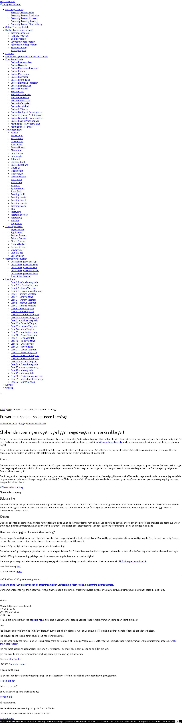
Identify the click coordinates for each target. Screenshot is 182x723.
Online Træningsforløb (17, 27)
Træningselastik (19, 203)
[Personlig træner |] (10, 4)
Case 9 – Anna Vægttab (22, 311)
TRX (13, 208)
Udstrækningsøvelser (16, 258)
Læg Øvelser (17, 252)
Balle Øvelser (17, 255)
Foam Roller (17, 144)
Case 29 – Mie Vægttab (22, 373)
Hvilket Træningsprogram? (19, 30)
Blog (9, 409)
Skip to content (7, 1)
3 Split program (18, 50)
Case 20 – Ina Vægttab (22, 346)
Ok (177, 722)
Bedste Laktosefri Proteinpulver (27, 118)
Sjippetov (15, 185)
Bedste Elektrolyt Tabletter (24, 82)
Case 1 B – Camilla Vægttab (24, 285)
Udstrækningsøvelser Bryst (24, 264)
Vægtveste (16, 211)
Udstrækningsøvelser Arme (24, 273)
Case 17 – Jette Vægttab (23, 337)
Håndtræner (17, 153)
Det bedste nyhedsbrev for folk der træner (26, 56)
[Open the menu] (1, 393)
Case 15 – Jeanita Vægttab (24, 332)
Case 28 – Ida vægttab (22, 370)
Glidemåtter (16, 150)
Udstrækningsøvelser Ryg (24, 261)
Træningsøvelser (14, 226)
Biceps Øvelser (18, 241)
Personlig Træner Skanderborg (26, 24)
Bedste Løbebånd (19, 164)
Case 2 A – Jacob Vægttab (23, 288)
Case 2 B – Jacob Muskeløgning (26, 291)
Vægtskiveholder (19, 214)
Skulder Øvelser (18, 235)
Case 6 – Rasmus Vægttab (24, 302)
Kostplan (9, 53)
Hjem (2, 409)
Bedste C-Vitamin (19, 109)
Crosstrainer (17, 141)
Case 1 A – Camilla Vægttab (24, 282)
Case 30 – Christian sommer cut (26, 376)
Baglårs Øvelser (19, 247)
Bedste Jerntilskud (20, 106)
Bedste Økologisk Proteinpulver (27, 112)
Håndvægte (16, 156)
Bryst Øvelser (17, 229)
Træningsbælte (18, 197)
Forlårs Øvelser (18, 244)
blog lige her (15, 659)
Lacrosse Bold (18, 161)
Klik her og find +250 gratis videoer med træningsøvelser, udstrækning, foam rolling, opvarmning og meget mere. (57, 584)
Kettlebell (15, 159)
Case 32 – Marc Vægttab (23, 381)
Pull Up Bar (16, 179)
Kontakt (9, 384)
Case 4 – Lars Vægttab (22, 296)
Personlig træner (17, 664)
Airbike (14, 132)
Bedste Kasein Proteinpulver (25, 120)
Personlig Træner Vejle (22, 12)
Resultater (10, 279)
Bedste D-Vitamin (19, 88)
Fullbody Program (20, 35)
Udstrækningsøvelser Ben (24, 267)
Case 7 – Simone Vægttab (23, 305)
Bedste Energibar (19, 76)
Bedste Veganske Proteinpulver (26, 115)
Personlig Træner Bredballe (25, 15)
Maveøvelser (17, 249)
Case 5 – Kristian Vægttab (23, 299)
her (19, 566)
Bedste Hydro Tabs (20, 79)
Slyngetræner (17, 188)
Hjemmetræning (19, 47)
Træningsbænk (18, 200)
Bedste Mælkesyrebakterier (25, 68)
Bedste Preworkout (20, 100)
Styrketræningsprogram (23, 41)
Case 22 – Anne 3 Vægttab (24, 352)
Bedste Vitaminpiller (21, 94)
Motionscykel (17, 173)
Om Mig (9, 387)
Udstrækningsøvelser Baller (25, 270)
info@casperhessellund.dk (109, 442)
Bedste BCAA (17, 91)
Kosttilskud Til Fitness (22, 126)
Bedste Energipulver (21, 85)
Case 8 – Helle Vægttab (22, 308)
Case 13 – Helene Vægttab (24, 326)
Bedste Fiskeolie (19, 65)
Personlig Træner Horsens (24, 18)
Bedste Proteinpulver (21, 62)
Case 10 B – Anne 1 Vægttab (25, 317)
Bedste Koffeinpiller (20, 103)
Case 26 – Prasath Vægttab (24, 364)
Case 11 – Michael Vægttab (24, 320)
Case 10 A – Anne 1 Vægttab (25, 314)
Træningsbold (18, 194)
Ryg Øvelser (17, 232)
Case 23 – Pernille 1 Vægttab (25, 355)
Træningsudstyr (13, 129)
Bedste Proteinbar (20, 97)
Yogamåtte (16, 223)
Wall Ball (15, 220)
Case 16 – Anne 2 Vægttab (24, 335)
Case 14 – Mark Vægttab (23, 329)
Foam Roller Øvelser (21, 276)
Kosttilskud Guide (14, 59)
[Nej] (180, 722)
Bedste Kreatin (18, 71)
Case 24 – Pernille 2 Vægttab (25, 358)
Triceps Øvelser (18, 238)
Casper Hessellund (36, 423)
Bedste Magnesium (20, 74)
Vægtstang (16, 217)
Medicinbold (17, 170)
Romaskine (16, 182)
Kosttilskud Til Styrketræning (25, 123)
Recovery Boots (18, 176)
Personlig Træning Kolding (24, 21)
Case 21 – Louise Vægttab (24, 349)
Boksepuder (17, 138)
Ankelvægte (17, 135)
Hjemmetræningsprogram (24, 44)
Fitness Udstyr (18, 147)
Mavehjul (15, 167)
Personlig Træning (14, 9)
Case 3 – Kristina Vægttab (23, 293)
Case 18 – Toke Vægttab (23, 340)
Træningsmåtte (18, 205)
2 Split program (18, 38)
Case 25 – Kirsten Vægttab (24, 361)
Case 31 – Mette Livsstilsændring (27, 378)
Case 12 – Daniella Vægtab (24, 323)
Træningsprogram (20, 32)
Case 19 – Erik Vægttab (22, 343)
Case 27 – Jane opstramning (25, 367)
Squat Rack (16, 191)
